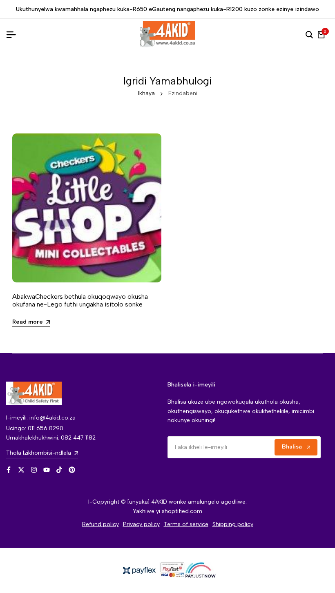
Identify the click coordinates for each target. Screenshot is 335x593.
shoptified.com (182, 511)
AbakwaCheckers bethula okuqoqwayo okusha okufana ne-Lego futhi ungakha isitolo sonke (80, 300)
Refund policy (100, 524)
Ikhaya (146, 93)
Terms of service (186, 524)
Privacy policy (141, 524)
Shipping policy (232, 524)
